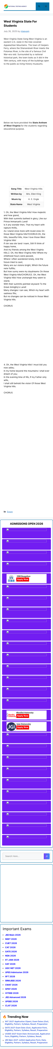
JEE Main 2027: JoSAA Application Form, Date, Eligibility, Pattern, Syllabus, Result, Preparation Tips (26, 1041)
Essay (10, 511)
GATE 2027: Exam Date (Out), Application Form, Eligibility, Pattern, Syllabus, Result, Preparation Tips (26, 1029)
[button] (39, 6)
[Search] (47, 856)
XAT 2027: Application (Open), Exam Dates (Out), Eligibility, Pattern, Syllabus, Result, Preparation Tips (27, 1022)
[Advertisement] (26, 95)
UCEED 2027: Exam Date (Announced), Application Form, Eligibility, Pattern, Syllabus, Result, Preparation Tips (27, 1035)
